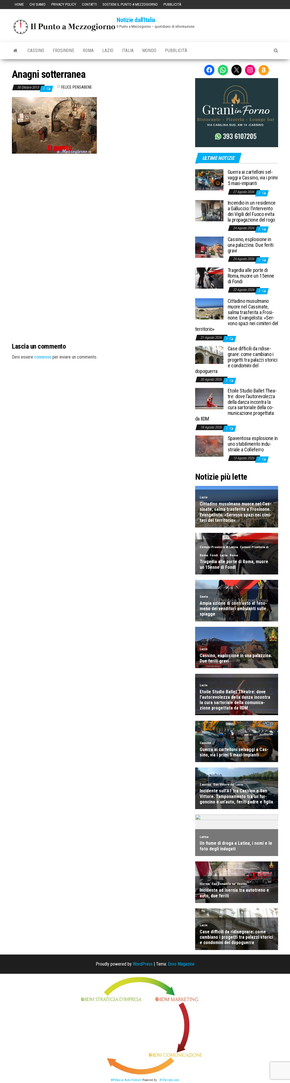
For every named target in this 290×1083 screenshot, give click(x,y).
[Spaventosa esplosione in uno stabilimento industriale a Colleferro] (209, 446)
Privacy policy (63, 4)
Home (19, 4)
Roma (88, 50)
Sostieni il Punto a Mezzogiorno (130, 4)
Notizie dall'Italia (136, 19)
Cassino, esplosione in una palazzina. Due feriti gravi (251, 245)
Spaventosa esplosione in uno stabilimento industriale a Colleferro (253, 443)
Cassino (35, 50)
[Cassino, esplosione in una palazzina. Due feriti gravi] (209, 247)
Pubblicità (172, 4)
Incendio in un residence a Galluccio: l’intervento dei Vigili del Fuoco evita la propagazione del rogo (252, 211)
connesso (42, 357)
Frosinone (63, 50)
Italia (128, 50)
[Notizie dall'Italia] (15, 50)
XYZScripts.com (169, 1080)
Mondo (149, 50)
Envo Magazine (181, 964)
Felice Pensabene (76, 87)
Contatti (89, 4)
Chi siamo (37, 4)
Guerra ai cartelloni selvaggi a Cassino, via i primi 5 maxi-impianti (253, 177)
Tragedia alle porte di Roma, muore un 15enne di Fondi (251, 275)
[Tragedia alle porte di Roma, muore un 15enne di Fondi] (209, 277)
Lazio (107, 50)
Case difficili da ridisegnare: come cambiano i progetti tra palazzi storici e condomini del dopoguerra (236, 360)
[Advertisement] (99, 191)
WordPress (143, 964)
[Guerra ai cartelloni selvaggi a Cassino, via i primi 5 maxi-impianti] (209, 179)
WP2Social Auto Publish (126, 1080)
